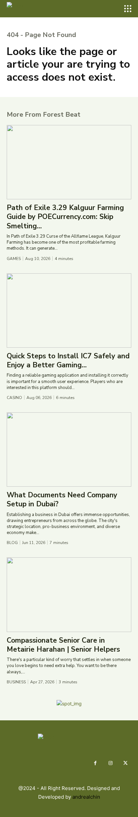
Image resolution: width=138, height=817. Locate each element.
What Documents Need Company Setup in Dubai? (62, 499)
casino (14, 398)
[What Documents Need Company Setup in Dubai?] (69, 449)
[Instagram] (110, 763)
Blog (12, 543)
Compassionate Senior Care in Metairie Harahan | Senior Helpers (63, 645)
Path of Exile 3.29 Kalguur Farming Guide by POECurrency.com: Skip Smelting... (65, 217)
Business (16, 682)
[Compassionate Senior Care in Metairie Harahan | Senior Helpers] (69, 594)
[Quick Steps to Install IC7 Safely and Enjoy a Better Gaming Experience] (69, 310)
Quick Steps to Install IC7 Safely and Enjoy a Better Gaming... (68, 360)
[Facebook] (95, 763)
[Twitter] (125, 763)
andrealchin (86, 797)
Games (14, 259)
